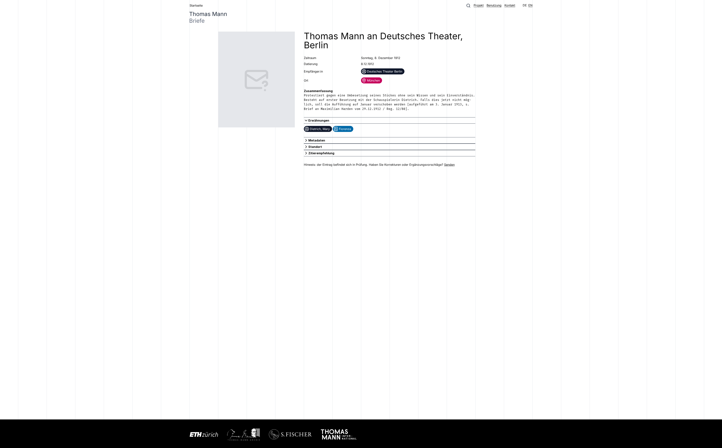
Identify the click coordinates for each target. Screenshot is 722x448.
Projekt (479, 5)
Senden (449, 164)
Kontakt (509, 5)
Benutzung (494, 5)
